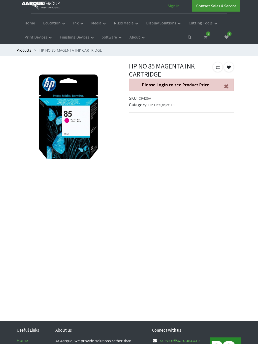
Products (24, 50)
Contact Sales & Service (216, 5)
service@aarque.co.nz (180, 340)
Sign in (173, 5)
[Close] (226, 86)
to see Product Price (175, 85)
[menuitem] (29, 23)
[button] (218, 67)
